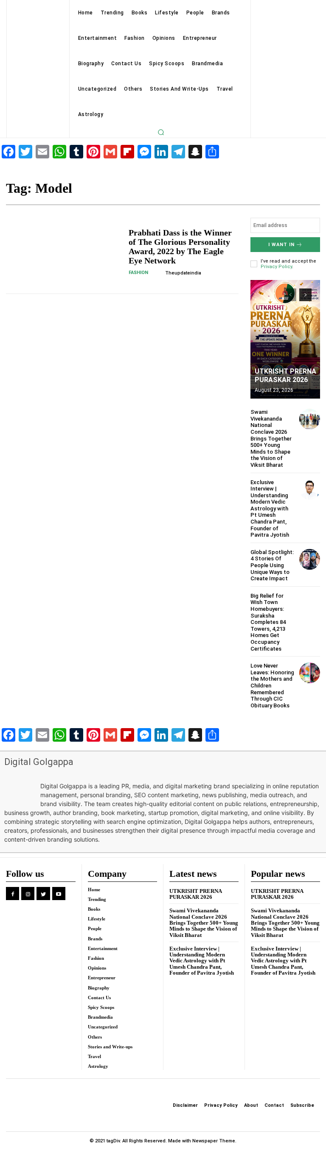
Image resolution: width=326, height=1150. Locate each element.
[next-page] (305, 294)
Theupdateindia (183, 273)
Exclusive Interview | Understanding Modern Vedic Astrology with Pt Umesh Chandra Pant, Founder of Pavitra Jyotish (269, 508)
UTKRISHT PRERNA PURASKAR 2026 (285, 375)
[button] (160, 132)
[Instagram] (27, 893)
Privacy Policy (276, 266)
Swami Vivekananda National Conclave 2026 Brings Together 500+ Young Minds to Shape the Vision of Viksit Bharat (271, 438)
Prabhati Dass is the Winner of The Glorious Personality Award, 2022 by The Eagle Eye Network (180, 246)
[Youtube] (58, 893)
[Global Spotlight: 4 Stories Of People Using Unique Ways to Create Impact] (309, 559)
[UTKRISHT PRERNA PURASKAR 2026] (285, 339)
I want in (281, 244)
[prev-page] (290, 294)
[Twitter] (43, 893)
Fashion (138, 272)
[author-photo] (158, 273)
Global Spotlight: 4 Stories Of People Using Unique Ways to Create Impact (272, 565)
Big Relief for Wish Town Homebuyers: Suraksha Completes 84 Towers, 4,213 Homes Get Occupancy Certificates (268, 622)
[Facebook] (12, 893)
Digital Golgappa (38, 762)
